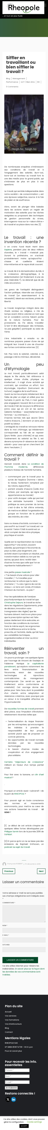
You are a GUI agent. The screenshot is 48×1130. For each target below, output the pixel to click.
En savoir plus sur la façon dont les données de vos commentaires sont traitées (23, 971)
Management (19, 78)
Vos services (10, 1015)
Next (41, 871)
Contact (9, 1032)
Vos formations (12, 1020)
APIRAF (8, 834)
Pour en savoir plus (13, 1051)
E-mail (5, 935)
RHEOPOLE (19, 793)
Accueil (8, 1011)
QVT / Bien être (28, 82)
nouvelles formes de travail (21, 708)
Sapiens (8, 249)
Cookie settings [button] (34, 1122)
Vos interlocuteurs (13, 1024)
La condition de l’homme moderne (24, 465)
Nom (4, 925)
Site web (5, 945)
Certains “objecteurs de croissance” (24, 762)
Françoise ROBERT (15, 864)
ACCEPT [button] (24, 1126)
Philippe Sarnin (11, 831)
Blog (8, 78)
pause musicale (22, 572)
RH (38, 82)
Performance (12, 82)
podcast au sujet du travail (17, 847)
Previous (8, 871)
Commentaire (8, 903)
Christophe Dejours (13, 602)
